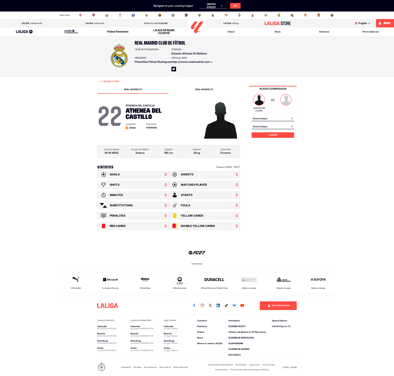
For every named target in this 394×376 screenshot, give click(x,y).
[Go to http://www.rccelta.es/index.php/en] (120, 15)
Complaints (126, 367)
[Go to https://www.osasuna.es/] (107, 15)
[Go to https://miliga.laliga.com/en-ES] (385, 23)
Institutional (32, 23)
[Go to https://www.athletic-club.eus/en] (80, 15)
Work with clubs (180, 367)
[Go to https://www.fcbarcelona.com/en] (159, 15)
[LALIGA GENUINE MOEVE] (164, 31)
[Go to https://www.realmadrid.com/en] (279, 15)
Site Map (137, 367)
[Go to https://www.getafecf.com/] (173, 15)
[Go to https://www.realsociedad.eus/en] (292, 15)
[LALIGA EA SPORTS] (24, 31)
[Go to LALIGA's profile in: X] (173, 69)
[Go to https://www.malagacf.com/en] (199, 15)
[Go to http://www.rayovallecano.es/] (226, 15)
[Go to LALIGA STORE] (277, 23)
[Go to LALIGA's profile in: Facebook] (194, 305)
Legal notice (254, 365)
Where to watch (156, 23)
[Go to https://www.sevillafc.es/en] (305, 15)
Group (231, 23)
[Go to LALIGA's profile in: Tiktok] (226, 305)
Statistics (324, 31)
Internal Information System (220, 365)
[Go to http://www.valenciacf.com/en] (318, 15)
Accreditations (150, 367)
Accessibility (241, 365)
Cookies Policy (221, 370)
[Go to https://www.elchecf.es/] (146, 15)
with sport (94, 23)
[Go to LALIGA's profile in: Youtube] (242, 305)
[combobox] (273, 118)
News (278, 31)
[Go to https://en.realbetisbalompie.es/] (265, 15)
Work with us (165, 367)
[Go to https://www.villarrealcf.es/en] (332, 15)
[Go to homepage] (197, 34)
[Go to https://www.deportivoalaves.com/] (133, 15)
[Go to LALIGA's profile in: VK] (234, 305)
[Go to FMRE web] (101, 367)
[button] (24, 32)
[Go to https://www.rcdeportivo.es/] (239, 15)
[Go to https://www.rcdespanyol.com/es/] (252, 15)
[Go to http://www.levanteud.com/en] (186, 15)
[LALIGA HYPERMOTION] (71, 32)
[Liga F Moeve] (118, 31)
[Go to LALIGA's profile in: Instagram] (202, 305)
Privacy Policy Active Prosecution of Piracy (249, 370)
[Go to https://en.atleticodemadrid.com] (93, 15)
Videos (231, 31)
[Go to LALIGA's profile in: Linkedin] (218, 305)
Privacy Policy (269, 365)
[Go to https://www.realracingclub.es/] (213, 15)
